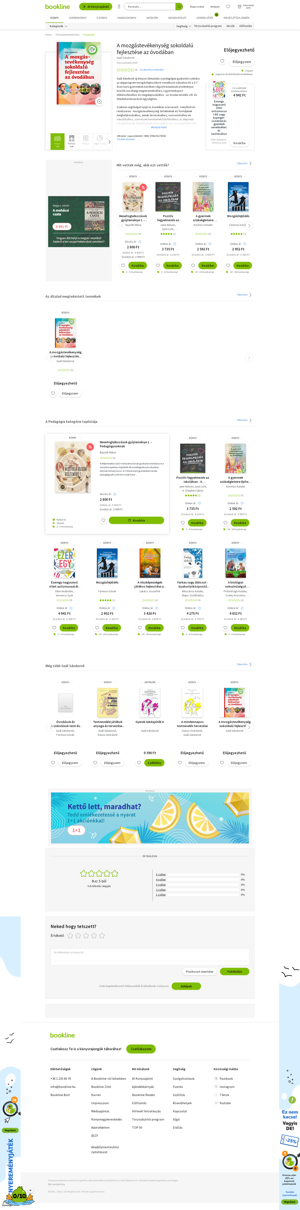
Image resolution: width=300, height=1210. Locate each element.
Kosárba (239, 143)
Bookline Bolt (60, 1095)
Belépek (215, 6)
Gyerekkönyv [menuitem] (78, 18)
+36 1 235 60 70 (60, 1078)
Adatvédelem (100, 1127)
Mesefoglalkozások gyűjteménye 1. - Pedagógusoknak (133, 218)
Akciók (231, 26)
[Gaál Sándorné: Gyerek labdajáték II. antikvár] (150, 702)
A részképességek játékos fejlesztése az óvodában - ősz (149, 584)
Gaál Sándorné (65, 361)
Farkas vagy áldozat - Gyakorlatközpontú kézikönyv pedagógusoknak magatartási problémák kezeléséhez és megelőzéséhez (192, 584)
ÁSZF (94, 1136)
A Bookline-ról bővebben (108, 1078)
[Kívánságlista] (228, 6)
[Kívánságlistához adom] (222, 61)
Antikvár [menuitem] (152, 18)
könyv (133, 176)
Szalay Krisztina (235, 595)
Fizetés (178, 1087)
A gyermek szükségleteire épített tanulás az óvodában (203, 218)
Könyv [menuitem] (54, 18)
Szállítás (179, 1095)
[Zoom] (99, 101)
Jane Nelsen (167, 225)
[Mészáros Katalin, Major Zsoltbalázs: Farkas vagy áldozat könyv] (192, 563)
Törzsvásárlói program (208, 26)
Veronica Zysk (64, 595)
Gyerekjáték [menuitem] (207, 16)
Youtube (225, 1103)
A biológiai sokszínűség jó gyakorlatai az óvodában (235, 584)
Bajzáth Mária (133, 225)
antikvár (150, 682)
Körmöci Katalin (203, 225)
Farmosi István (238, 225)
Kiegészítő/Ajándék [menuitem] (237, 18)
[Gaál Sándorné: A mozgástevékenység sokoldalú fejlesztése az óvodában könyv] (79, 73)
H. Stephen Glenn (192, 490)
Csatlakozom (141, 1048)
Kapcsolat (180, 1111)
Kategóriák (56, 26)
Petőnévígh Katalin (235, 591)
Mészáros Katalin (192, 591)
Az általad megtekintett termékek (73, 296)
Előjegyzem (242, 61)
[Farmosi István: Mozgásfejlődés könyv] (238, 196)
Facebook (226, 1078)
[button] (109, 141)
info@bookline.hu (63, 1087)
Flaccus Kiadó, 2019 (127, 62)
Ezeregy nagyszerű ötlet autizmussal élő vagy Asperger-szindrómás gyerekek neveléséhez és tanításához (64, 584)
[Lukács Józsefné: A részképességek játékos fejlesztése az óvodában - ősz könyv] (150, 563)
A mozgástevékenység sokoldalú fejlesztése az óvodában (65, 354)
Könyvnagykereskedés (106, 1119)
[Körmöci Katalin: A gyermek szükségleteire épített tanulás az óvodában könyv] (203, 196)
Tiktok (224, 1095)
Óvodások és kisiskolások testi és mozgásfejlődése (65, 724)
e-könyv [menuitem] (102, 18)
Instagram (227, 1087)
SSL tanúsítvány (56, 1184)
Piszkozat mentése (199, 971)
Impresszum (100, 1103)
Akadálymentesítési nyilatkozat (105, 1149)
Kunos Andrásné (108, 735)
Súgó (176, 1119)
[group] (57, 141)
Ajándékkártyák (143, 1087)
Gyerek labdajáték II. (150, 722)
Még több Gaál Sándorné (65, 665)
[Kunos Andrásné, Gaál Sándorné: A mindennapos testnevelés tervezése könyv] (192, 702)
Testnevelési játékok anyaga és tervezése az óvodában (107, 724)
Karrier (96, 1095)
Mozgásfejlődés (238, 216)
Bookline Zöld (101, 1087)
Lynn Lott (167, 229)
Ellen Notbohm (64, 591)
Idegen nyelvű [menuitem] (177, 18)
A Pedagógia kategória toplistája (71, 421)
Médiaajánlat (100, 1111)
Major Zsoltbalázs (193, 595)
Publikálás (234, 971)
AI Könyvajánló (98, 6)
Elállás (177, 1127)
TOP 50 (137, 1127)
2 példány (154, 763)
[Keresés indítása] (179, 6)
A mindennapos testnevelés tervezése (192, 724)
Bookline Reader (143, 1095)
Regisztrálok (197, 6)
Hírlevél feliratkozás (146, 1111)
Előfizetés (246, 26)
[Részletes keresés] (119, 6)
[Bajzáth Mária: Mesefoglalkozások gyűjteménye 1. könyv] (133, 196)
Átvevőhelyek (182, 1103)
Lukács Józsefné (150, 591)
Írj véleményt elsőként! (152, 69)
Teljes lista (242, 163)
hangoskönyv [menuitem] (127, 18)
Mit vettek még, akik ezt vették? (143, 165)
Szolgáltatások (183, 1078)
